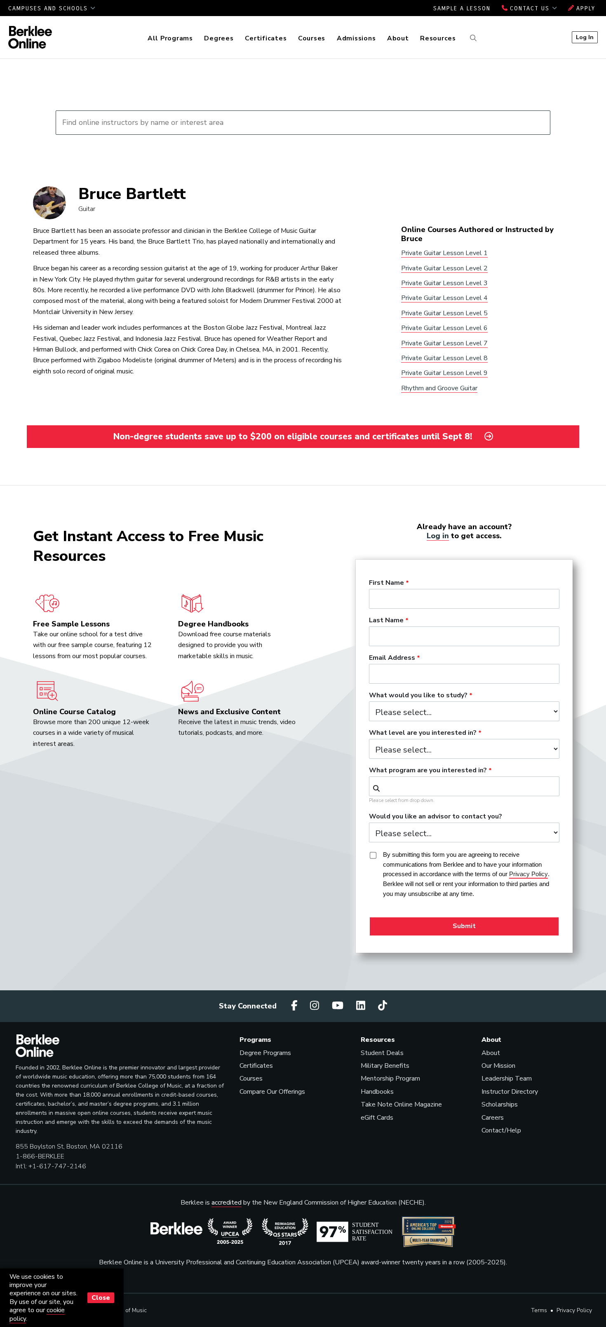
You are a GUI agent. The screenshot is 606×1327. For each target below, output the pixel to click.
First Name (386, 583)
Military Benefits (385, 1065)
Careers (493, 1117)
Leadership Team (507, 1078)
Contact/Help (501, 1130)
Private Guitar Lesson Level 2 (444, 268)
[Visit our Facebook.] (295, 1006)
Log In (585, 37)
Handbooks (377, 1091)
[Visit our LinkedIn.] (362, 1006)
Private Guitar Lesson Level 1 (444, 253)
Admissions (356, 38)
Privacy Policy (574, 1310)
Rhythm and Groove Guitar (439, 388)
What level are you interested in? (423, 733)
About (398, 38)
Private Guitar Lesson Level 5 (444, 313)
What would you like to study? (418, 696)
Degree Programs (265, 1052)
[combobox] (464, 786)
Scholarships (500, 1104)
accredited (226, 1202)
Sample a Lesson (462, 8)
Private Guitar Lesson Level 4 (444, 297)
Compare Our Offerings (272, 1091)
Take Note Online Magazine (401, 1104)
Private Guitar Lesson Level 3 (444, 283)
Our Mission (498, 1065)
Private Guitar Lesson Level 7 (444, 343)
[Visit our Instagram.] (316, 1006)
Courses (311, 38)
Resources (438, 38)
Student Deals (382, 1052)
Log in (438, 536)
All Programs (170, 38)
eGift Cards (377, 1117)
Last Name (386, 621)
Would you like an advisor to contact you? (435, 817)
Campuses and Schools (49, 8)
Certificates (266, 38)
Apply (584, 8)
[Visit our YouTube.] (339, 1006)
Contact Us (529, 8)
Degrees (218, 38)
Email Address (392, 658)
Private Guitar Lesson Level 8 (444, 358)
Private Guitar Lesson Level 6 (444, 328)
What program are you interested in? (428, 771)
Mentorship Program (390, 1078)
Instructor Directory (510, 1091)
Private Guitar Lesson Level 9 (444, 372)
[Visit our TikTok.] (382, 1006)
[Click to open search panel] (472, 38)
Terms (539, 1310)
